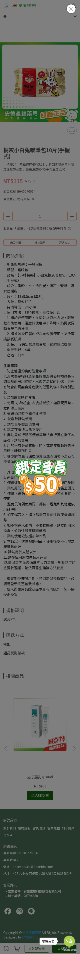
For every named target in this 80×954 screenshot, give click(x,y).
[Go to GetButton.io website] (69, 949)
